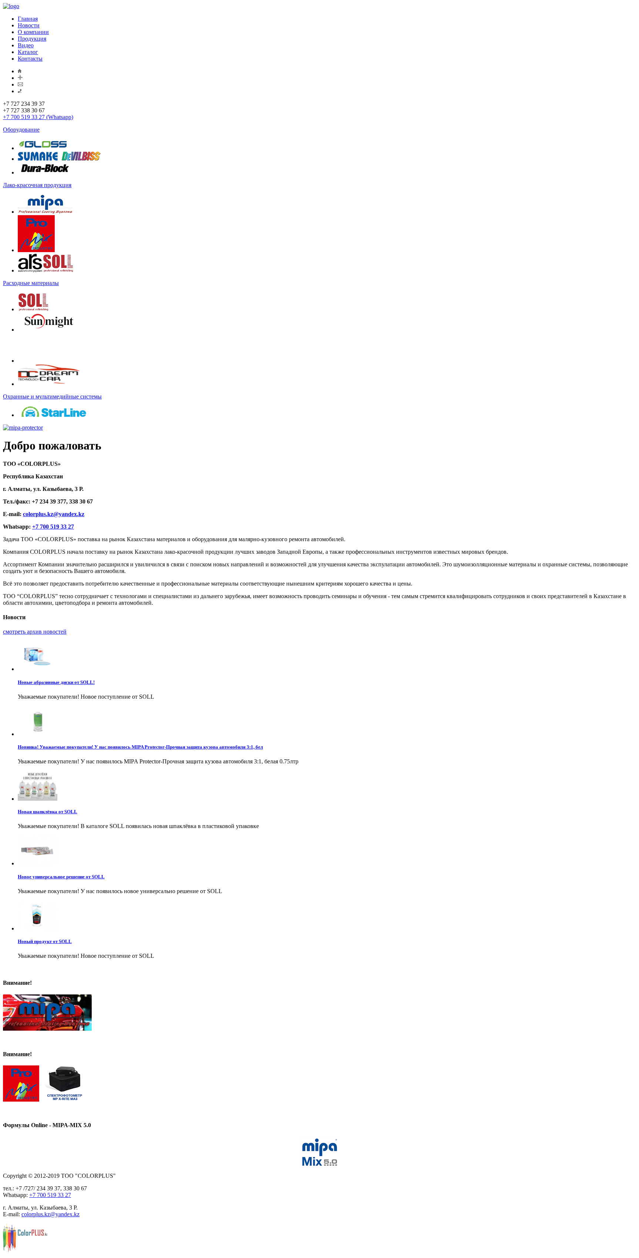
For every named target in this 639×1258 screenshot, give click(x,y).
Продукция (32, 38)
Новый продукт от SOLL (45, 941)
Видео (26, 45)
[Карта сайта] (20, 78)
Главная (28, 19)
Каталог (28, 52)
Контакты (30, 58)
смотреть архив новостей (35, 631)
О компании (33, 32)
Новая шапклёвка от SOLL (47, 811)
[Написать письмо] (20, 84)
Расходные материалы (31, 283)
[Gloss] (43, 148)
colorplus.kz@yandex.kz (53, 514)
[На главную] (19, 71)
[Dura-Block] (45, 172)
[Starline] (53, 415)
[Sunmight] (49, 329)
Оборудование (21, 129)
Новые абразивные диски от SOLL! (56, 682)
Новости (29, 25)
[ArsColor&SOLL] (45, 270)
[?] (34, 360)
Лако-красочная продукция (37, 185)
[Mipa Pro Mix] (36, 250)
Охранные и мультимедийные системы (52, 396)
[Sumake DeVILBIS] (59, 159)
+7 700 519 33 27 (53, 526)
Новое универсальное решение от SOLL (61, 876)
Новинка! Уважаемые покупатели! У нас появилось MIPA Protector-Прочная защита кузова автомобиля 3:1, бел (140, 747)
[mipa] (45, 211)
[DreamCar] (49, 384)
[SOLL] (33, 309)
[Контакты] (19, 91)
